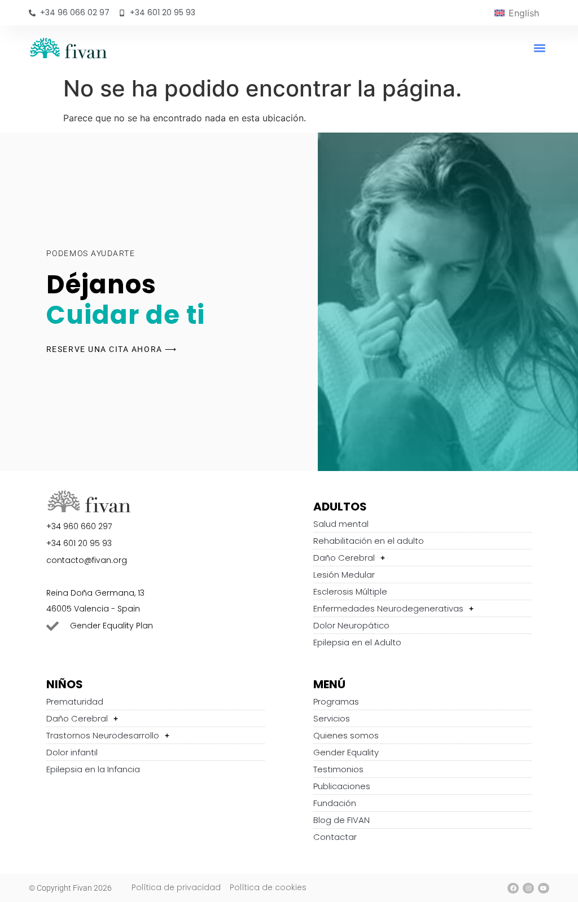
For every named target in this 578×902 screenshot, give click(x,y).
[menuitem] (516, 13)
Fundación (334, 803)
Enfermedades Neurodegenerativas (388, 608)
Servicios (331, 718)
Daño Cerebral (344, 558)
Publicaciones (341, 786)
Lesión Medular (344, 574)
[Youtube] (543, 888)
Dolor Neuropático (351, 625)
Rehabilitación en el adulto (368, 541)
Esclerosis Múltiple (350, 591)
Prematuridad (74, 701)
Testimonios (338, 769)
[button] (540, 47)
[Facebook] (513, 888)
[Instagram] (528, 888)
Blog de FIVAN (341, 820)
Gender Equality (346, 752)
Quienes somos (346, 735)
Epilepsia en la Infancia (93, 769)
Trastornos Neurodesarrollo (102, 735)
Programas (336, 701)
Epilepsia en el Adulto (357, 642)
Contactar (335, 837)
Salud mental (341, 524)
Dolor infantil (72, 752)
